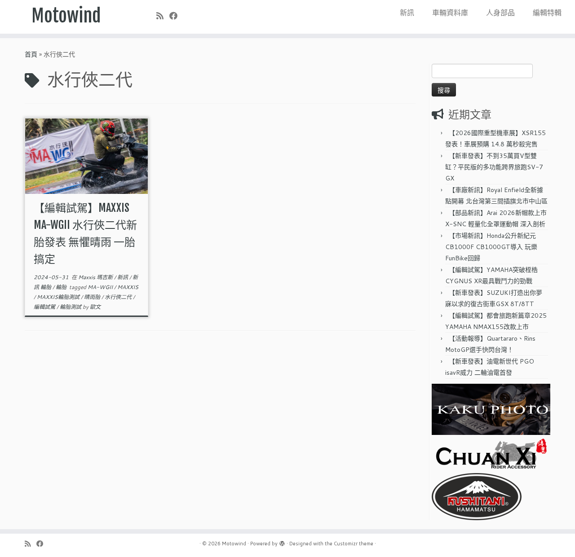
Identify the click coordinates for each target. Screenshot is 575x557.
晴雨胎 (93, 297)
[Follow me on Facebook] (176, 16)
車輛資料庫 (450, 12)
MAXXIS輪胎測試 (59, 297)
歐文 (95, 307)
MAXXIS (127, 287)
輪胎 (62, 287)
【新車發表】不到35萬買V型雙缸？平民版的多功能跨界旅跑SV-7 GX (494, 167)
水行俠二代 (119, 297)
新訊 (407, 12)
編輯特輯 (547, 12)
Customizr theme (353, 543)
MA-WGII (101, 287)
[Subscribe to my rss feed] (162, 16)
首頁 (31, 54)
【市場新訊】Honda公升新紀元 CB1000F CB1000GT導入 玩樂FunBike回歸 (491, 247)
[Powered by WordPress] (282, 542)
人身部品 (500, 12)
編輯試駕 (45, 307)
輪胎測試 (71, 307)
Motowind (66, 15)
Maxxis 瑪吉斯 (96, 277)
